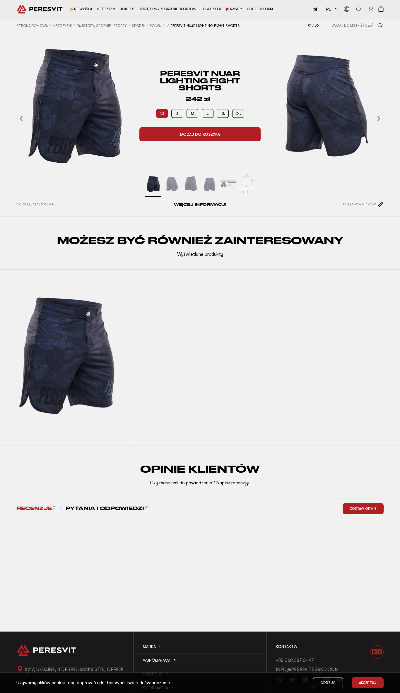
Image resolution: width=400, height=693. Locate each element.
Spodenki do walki (148, 26)
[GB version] (346, 9)
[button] (28, 118)
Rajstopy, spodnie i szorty (102, 26)
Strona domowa (32, 26)
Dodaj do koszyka (200, 134)
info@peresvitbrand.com (307, 669)
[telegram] (315, 9)
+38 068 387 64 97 (295, 660)
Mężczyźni (62, 26)
